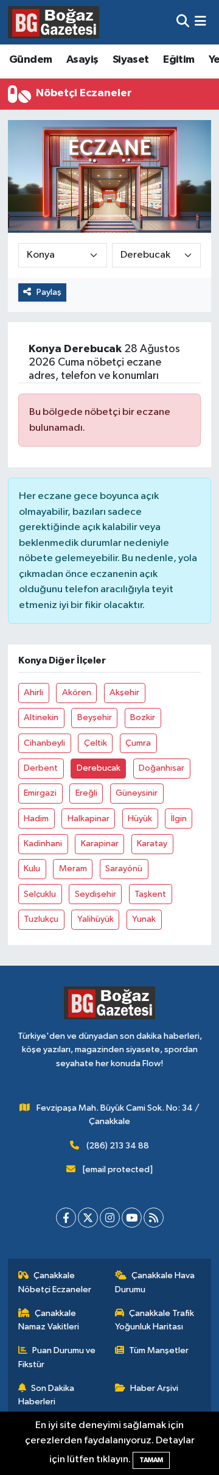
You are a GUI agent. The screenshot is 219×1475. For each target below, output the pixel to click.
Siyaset (131, 59)
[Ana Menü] (200, 22)
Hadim (36, 818)
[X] (88, 1218)
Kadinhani (43, 843)
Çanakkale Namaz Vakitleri (48, 1320)
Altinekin (41, 717)
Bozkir (142, 717)
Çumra (138, 743)
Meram (73, 868)
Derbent (41, 768)
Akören (76, 692)
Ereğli (86, 793)
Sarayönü (123, 868)
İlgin (179, 818)
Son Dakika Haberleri (46, 1395)
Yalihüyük (95, 919)
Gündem (30, 59)
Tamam (151, 1460)
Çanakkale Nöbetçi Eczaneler (54, 1282)
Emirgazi (40, 793)
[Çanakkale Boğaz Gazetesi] (53, 21)
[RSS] (154, 1218)
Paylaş (48, 292)
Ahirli (33, 692)
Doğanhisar (161, 768)
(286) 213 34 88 (117, 1145)
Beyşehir (94, 717)
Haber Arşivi (154, 1388)
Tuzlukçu (41, 919)
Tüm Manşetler (159, 1350)
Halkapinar (88, 818)
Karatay (152, 843)
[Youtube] (132, 1218)
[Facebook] (66, 1218)
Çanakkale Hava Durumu (155, 1282)
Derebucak (98, 768)
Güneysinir (137, 793)
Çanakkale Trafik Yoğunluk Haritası (155, 1320)
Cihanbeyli (44, 743)
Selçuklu (40, 894)
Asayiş (82, 59)
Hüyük (140, 818)
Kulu (32, 868)
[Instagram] (110, 1218)
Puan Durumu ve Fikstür (57, 1357)
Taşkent (150, 894)
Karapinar (100, 843)
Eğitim (178, 59)
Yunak (144, 919)
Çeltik (95, 743)
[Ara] (182, 22)
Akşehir (124, 692)
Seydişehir (95, 894)
